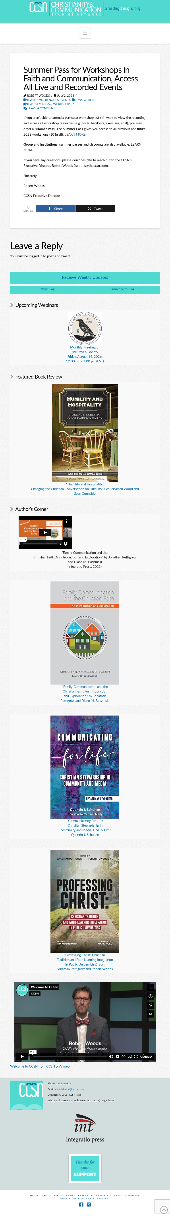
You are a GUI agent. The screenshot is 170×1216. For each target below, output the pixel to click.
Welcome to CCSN (24, 1066)
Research (85, 1196)
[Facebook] (81, 1204)
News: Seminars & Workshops (48, 104)
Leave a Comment (41, 108)
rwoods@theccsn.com (91, 165)
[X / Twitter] (89, 1204)
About (46, 1196)
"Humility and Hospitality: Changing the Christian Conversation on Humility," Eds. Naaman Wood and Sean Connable (85, 489)
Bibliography (64, 1196)
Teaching (103, 1196)
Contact (104, 1198)
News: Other (84, 100)
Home (34, 1196)
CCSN (50, 1066)
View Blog (47, 289)
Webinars (132, 1196)
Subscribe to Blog (122, 289)
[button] (85, 33)
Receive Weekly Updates (85, 277)
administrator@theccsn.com (69, 1089)
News (118, 1196)
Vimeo (65, 1066)
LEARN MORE (75, 134)
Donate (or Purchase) (76, 1198)
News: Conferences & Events (48, 100)
